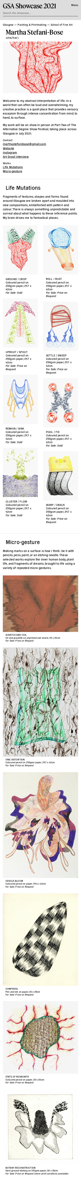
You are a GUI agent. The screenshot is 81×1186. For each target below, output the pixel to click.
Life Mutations (13, 167)
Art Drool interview (16, 156)
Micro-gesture (12, 171)
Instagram (10, 152)
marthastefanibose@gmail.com (24, 144)
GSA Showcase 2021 (29, 6)
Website (8, 148)
